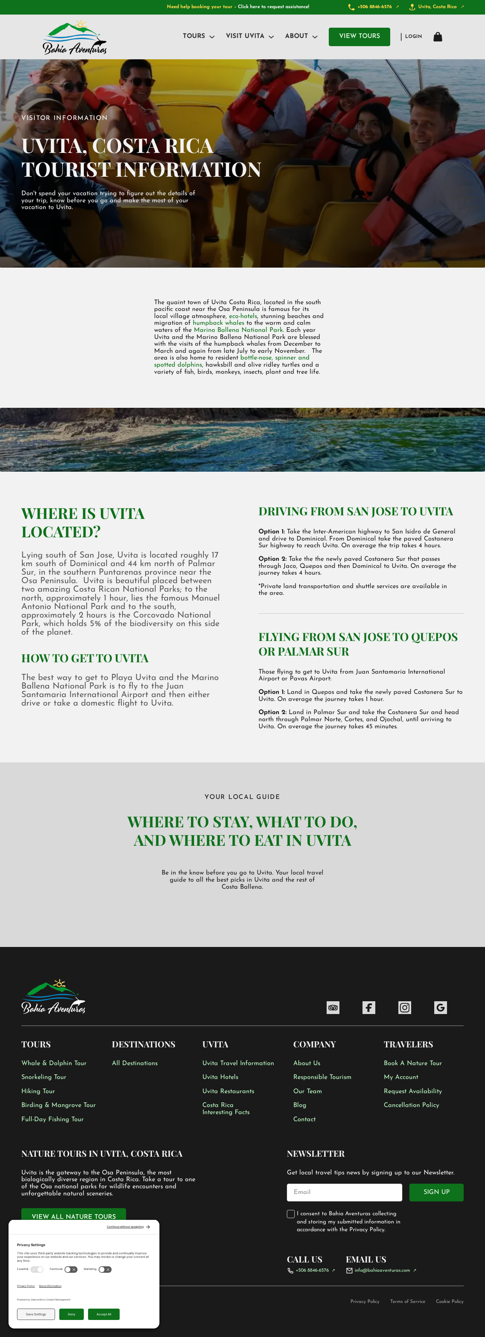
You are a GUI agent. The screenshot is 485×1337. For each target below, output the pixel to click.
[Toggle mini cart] (437, 37)
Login (413, 36)
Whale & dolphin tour (54, 1064)
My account (401, 1077)
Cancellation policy (411, 1105)
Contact (304, 1120)
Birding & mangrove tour (58, 1105)
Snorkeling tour (43, 1077)
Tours (194, 36)
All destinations (135, 1064)
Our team (307, 1092)
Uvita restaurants (228, 1092)
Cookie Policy (450, 1301)
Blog (299, 1105)
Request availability (413, 1092)
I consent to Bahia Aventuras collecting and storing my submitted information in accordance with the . (348, 1222)
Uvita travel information (238, 1064)
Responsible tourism (322, 1077)
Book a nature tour (413, 1064)
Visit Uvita (245, 36)
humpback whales (219, 323)
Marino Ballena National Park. (239, 330)
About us (306, 1064)
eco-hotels (243, 316)
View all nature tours (74, 1217)
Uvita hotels (220, 1077)
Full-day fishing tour (52, 1120)
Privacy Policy (367, 1230)
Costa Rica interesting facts (226, 1109)
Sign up (437, 1192)
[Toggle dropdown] (212, 37)
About (296, 36)
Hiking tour (38, 1092)
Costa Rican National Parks (126, 590)
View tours (359, 36)
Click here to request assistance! (273, 7)
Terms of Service (407, 1301)
